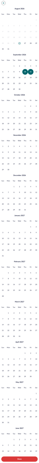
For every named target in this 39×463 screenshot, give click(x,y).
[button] (36, 20)
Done (19, 459)
